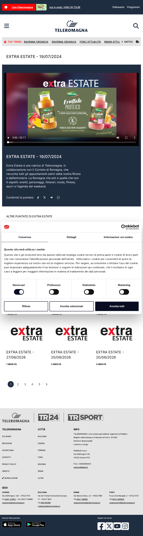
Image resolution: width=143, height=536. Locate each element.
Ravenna (42, 464)
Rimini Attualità (115, 41)
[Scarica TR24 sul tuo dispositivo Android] (36, 524)
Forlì (40, 457)
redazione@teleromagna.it (13, 503)
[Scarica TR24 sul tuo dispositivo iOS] (12, 524)
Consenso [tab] (24, 237)
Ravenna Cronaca (36, 41)
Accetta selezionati (71, 306)
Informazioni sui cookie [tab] (118, 237)
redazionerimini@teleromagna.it (87, 503)
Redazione (7, 443)
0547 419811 (10, 499)
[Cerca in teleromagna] (136, 26)
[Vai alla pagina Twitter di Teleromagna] (109, 526)
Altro (41, 478)
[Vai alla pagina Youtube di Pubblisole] (117, 529)
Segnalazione (11, 478)
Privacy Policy (9, 464)
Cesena (41, 443)
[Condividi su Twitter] (44, 197)
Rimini (40, 471)
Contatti (6, 457)
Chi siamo (6, 436)
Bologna (42, 436)
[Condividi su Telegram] (51, 197)
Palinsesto (118, 7)
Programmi (133, 7)
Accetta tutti (117, 306)
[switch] (54, 292)
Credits (5, 471)
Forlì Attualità (90, 41)
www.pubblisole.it (81, 467)
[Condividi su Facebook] (38, 197)
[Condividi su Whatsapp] (58, 197)
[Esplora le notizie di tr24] (6, 26)
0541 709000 (82, 499)
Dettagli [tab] (71, 237)
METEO (128, 41)
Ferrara (42, 450)
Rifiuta (26, 306)
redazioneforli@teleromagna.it (122, 503)
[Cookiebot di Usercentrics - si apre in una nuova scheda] (123, 227)
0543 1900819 (118, 499)
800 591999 (46, 503)
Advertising (8, 450)
